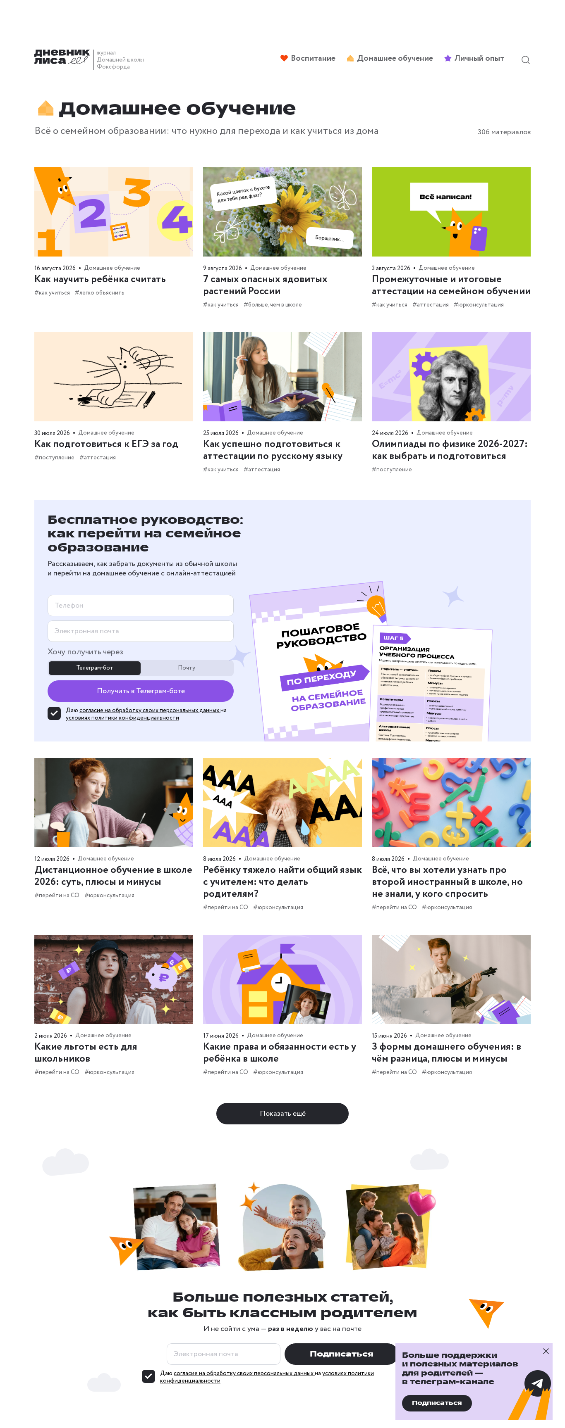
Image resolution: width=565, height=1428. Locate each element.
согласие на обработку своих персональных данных (149, 710)
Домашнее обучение (112, 268)
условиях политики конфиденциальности (122, 718)
